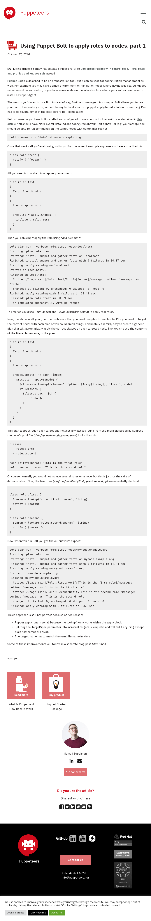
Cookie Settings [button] (15, 912)
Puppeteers (34, 12)
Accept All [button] (56, 912)
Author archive (75, 772)
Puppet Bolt (15, 81)
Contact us (75, 860)
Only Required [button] (38, 912)
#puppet (13, 658)
